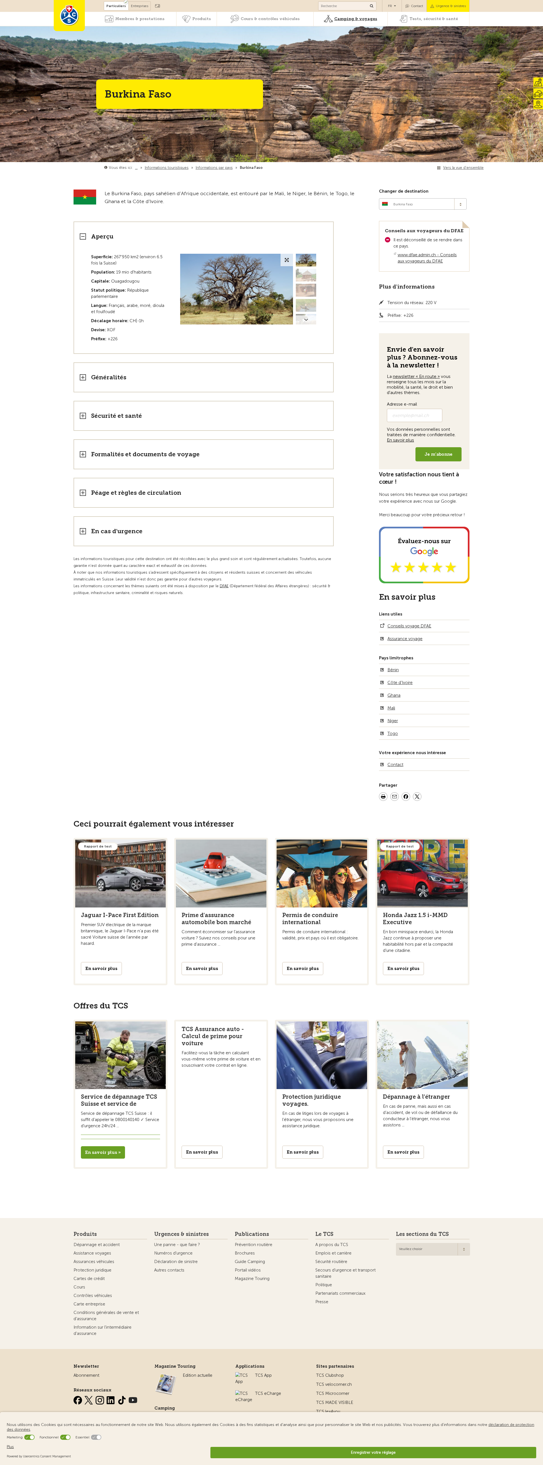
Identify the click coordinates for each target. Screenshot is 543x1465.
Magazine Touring (252, 1278)
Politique (323, 1284)
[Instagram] (100, 1399)
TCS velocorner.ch (334, 1384)
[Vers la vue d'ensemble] (264, 167)
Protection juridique (92, 1270)
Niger (392, 720)
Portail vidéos (248, 1270)
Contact (417, 6)
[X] (89, 1399)
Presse (321, 1301)
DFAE (224, 586)
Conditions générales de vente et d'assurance (106, 1315)
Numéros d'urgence (173, 1253)
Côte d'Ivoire (400, 682)
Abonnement (86, 1375)
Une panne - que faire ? (177, 1244)
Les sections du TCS (422, 1234)
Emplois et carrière (333, 1253)
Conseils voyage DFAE (409, 626)
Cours (79, 1287)
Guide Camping (250, 1261)
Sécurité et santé (116, 415)
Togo (392, 733)
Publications (252, 1234)
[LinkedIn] (111, 1399)
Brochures (245, 1253)
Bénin (393, 669)
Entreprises (139, 6)
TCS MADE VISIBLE (334, 1402)
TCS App (263, 1375)
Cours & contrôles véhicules (270, 18)
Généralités (108, 377)
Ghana (393, 695)
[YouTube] (133, 1399)
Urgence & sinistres (451, 6)
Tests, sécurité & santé (434, 18)
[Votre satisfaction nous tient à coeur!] (424, 580)
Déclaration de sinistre (176, 1261)
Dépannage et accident (97, 1244)
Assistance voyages (92, 1253)
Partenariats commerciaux (340, 1293)
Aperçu (102, 236)
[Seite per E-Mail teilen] (394, 797)
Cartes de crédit (89, 1278)
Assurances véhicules (94, 1261)
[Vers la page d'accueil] (69, 15)
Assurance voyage (405, 638)
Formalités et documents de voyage (145, 454)
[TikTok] (122, 1399)
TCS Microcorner (332, 1393)
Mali (391, 708)
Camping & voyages (355, 18)
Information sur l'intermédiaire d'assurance (103, 1330)
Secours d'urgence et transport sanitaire (345, 1273)
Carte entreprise (89, 1304)
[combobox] (423, 204)
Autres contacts (169, 1270)
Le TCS (324, 1234)
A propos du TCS (331, 1244)
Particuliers (116, 6)
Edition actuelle (197, 1375)
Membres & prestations (140, 18)
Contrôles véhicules (93, 1295)
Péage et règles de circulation (136, 492)
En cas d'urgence (117, 531)
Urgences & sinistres (181, 1234)
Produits (201, 18)
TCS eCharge (268, 1393)
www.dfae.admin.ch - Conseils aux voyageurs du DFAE (427, 258)
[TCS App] (242, 1375)
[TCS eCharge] (243, 1393)
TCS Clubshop (330, 1375)
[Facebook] (78, 1399)
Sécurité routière (331, 1261)
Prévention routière (253, 1244)
